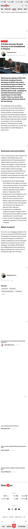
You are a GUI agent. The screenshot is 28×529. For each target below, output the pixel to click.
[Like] (2, 521)
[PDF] (12, 280)
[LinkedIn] (15, 509)
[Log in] (22, 5)
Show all (3, 294)
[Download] (24, 55)
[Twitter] (12, 509)
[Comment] (14, 521)
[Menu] (26, 5)
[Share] (25, 521)
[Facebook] (9, 509)
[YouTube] (19, 509)
